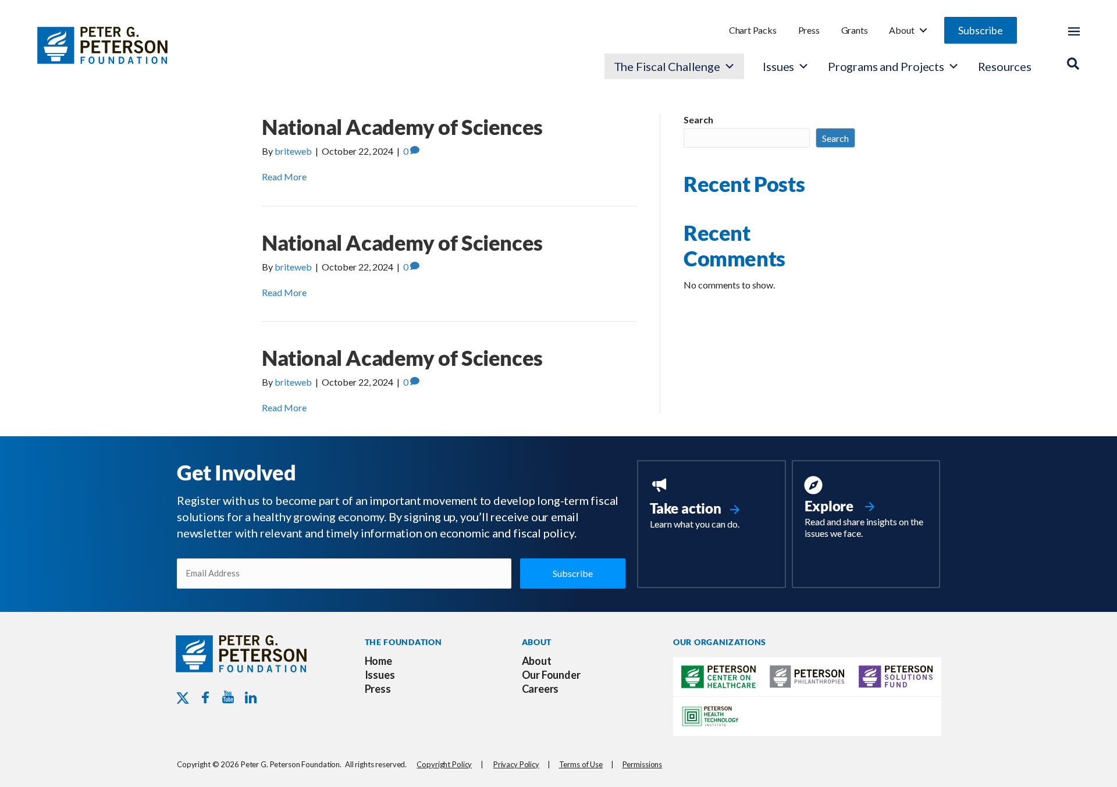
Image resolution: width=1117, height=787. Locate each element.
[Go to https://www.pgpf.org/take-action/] (711, 504)
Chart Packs (753, 29)
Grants (854, 29)
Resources (1004, 66)
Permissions (642, 764)
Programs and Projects (886, 66)
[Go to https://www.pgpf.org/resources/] (866, 509)
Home (378, 660)
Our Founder (551, 674)
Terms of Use (581, 764)
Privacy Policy (516, 764)
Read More (284, 176)
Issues (778, 66)
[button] (980, 30)
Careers (540, 688)
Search (698, 119)
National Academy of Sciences (402, 127)
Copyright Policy (444, 764)
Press (809, 29)
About (901, 29)
